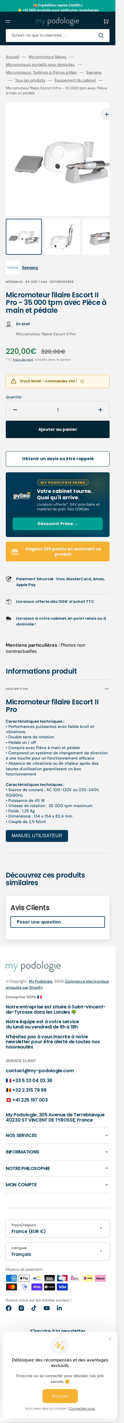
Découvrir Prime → (57, 512)
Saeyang (93, 72)
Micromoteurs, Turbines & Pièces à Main (41, 72)
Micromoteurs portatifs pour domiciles (40, 64)
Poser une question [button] (39, 910)
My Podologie (40, 969)
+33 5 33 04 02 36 (32, 1069)
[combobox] (58, 35)
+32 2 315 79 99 (29, 1078)
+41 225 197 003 (30, 1088)
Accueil (12, 57)
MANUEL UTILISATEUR (37, 824)
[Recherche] (102, 35)
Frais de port (23, 348)
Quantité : (14, 385)
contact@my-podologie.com (40, 1059)
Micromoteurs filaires (47, 57)
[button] (8, 21)
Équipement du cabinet (75, 80)
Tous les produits (30, 80)
